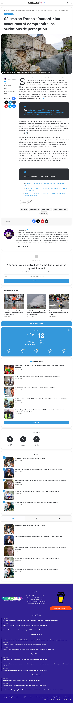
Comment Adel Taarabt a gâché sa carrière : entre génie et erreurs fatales (37, 491)
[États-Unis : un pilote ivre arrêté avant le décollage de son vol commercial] (9, 381)
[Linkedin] (10, 102)
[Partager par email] (46, 221)
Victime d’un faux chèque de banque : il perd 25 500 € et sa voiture (35, 388)
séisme (44, 213)
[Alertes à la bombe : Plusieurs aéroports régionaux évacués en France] (59, 301)
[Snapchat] (27, 247)
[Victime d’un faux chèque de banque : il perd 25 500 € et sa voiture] (9, 392)
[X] (6, 102)
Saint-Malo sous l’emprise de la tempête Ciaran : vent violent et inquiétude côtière (36, 312)
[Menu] (2, 3)
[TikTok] (30, 247)
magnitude (35, 209)
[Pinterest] (6, 106)
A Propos (47, 697)
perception (47, 209)
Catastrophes (14, 10)
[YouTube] (23, 247)
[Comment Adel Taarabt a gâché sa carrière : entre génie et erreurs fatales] (9, 495)
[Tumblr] (14, 102)
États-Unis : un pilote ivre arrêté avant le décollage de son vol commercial (37, 376)
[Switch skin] (68, 3)
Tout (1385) (36, 422)
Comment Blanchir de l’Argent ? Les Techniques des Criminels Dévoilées (36, 502)
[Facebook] (14, 98)
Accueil (7, 10)
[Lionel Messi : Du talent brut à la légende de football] (9, 462)
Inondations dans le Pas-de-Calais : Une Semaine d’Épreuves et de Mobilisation (14, 312)
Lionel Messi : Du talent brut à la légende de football (30, 458)
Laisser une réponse (36, 323)
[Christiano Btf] (36, 2)
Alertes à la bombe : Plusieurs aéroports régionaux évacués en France (58, 312)
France (24, 209)
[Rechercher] (71, 3)
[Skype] (10, 106)
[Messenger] (14, 106)
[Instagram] (25, 247)
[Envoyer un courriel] (5, 83)
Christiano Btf (22, 230)
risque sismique (61, 209)
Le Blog (53, 697)
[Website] (17, 247)
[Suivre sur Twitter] (4, 83)
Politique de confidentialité (63, 697)
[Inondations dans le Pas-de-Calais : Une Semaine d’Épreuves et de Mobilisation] (14, 301)
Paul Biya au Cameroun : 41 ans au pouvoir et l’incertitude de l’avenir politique (38, 469)
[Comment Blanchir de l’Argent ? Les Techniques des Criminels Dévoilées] (9, 506)
